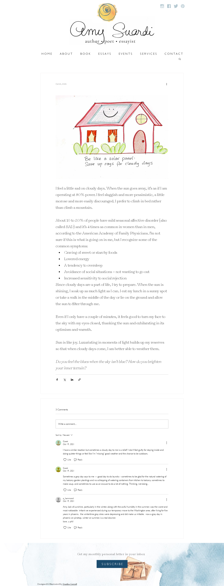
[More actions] (166, 84)
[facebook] (169, 6)
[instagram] (162, 6)
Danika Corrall (70, 584)
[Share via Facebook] (57, 379)
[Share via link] (79, 379)
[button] (179, 59)
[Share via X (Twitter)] (64, 379)
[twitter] (176, 6)
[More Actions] (166, 443)
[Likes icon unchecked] (65, 460)
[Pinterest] (183, 6)
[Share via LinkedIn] (72, 379)
